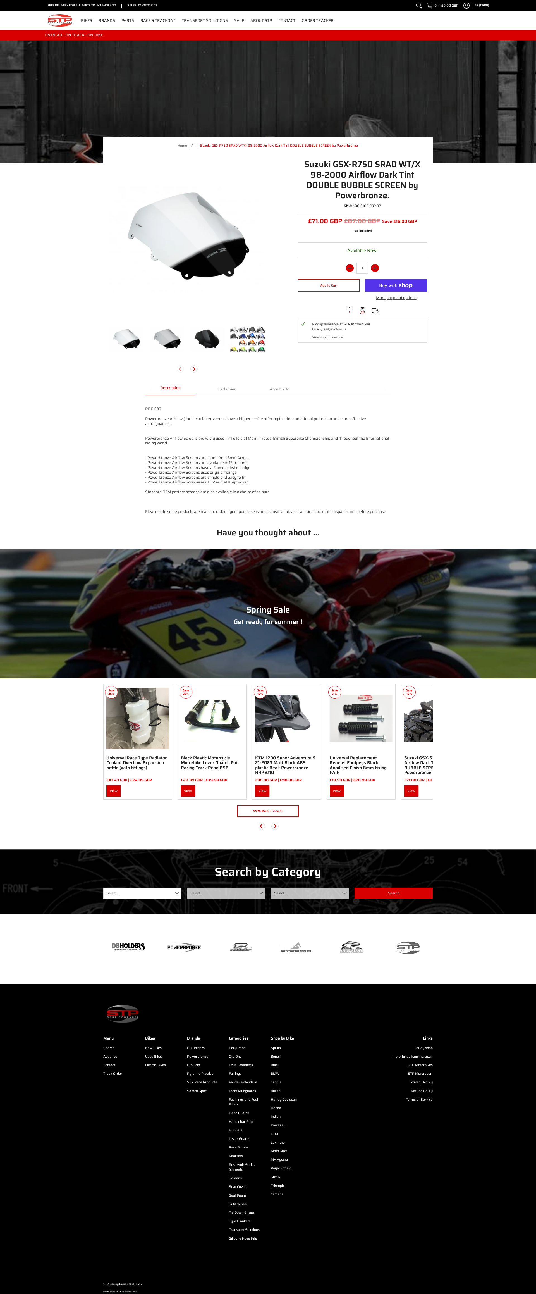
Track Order (112, 1073)
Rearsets (236, 1156)
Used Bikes (153, 1056)
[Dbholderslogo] (128, 947)
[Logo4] (240, 947)
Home (182, 145)
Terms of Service (419, 1099)
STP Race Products (202, 1082)
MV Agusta (279, 1159)
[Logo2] (352, 947)
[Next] (194, 369)
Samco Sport (197, 1090)
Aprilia (276, 1047)
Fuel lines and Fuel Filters (243, 1102)
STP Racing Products (117, 1284)
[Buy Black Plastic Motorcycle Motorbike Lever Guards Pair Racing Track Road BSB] (212, 718)
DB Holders (196, 1047)
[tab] (170, 389)
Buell (275, 1064)
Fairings (235, 1073)
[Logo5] (407, 947)
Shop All (268, 811)
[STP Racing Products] (60, 20)
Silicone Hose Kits (243, 1238)
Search (108, 1047)
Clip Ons (235, 1056)
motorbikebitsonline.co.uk (413, 1056)
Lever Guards (239, 1138)
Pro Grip (193, 1064)
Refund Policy (422, 1090)
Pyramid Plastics (200, 1073)
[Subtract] (350, 268)
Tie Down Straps (242, 1212)
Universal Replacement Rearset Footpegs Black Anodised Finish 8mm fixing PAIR (358, 765)
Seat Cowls (237, 1186)
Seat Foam (237, 1195)
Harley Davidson (284, 1099)
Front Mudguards (242, 1090)
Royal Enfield (281, 1168)
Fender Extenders (243, 1082)
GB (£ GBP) (482, 5)
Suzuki (276, 1176)
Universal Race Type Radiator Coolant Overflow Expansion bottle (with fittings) (136, 762)
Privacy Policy (421, 1082)
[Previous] (261, 826)
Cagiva (276, 1082)
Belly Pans (237, 1047)
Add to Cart (329, 285)
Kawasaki (278, 1125)
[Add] (375, 268)
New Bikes (153, 1047)
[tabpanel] (268, 457)
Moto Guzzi (279, 1151)
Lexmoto (278, 1142)
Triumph (277, 1185)
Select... (113, 893)
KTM (274, 1133)
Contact (109, 1064)
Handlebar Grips (241, 1121)
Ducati (276, 1090)
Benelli (276, 1056)
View (114, 790)
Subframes (238, 1204)
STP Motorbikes (420, 1064)
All (193, 145)
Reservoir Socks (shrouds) (242, 1167)
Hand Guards (239, 1113)
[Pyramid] (296, 947)
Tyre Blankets (239, 1221)
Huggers (235, 1130)
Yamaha (277, 1194)
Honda (276, 1107)
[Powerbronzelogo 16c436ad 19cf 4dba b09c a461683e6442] (184, 947)
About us (110, 1056)
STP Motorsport (420, 1073)
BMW (275, 1073)
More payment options (396, 298)
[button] (442, 5)
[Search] (419, 5)
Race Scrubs (238, 1147)
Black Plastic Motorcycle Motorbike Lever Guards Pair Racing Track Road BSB (210, 762)
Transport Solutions (244, 1229)
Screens (235, 1178)
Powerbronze (197, 1056)
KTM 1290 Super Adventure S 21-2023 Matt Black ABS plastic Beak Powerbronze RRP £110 (285, 765)
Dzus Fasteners (241, 1064)
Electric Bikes (155, 1064)
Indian (276, 1116)
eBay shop (424, 1047)
